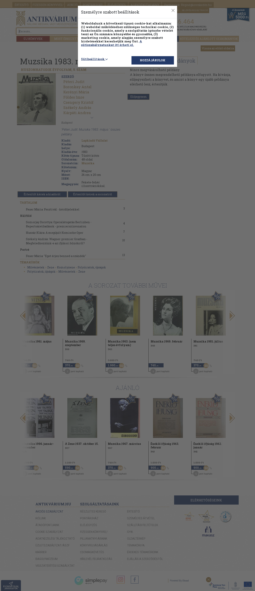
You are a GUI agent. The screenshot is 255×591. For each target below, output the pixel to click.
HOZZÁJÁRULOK (152, 60)
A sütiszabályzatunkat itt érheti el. (111, 43)
